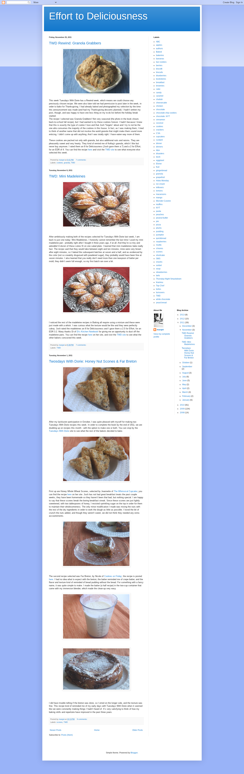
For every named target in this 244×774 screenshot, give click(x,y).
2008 (182, 412)
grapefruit (160, 177)
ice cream (160, 184)
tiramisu (159, 282)
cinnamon (160, 119)
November (187, 330)
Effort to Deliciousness (98, 16)
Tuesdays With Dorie (59, 431)
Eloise (159, 164)
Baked (159, 52)
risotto (159, 245)
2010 (182, 405)
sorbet (159, 265)
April (184, 388)
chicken (159, 106)
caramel (159, 96)
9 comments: (82, 719)
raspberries (161, 241)
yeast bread (161, 302)
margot (160, 330)
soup (158, 269)
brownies (160, 86)
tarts (158, 275)
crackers (160, 130)
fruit (157, 167)
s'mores (159, 248)
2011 (182, 322)
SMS (158, 258)
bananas (160, 58)
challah (159, 99)
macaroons (161, 194)
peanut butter (162, 218)
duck (158, 157)
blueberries (161, 75)
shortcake (160, 255)
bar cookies (161, 62)
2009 (182, 409)
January (186, 400)
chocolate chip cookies (166, 113)
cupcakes (160, 136)
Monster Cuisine (163, 201)
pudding (159, 231)
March (185, 392)
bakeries (160, 55)
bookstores (161, 79)
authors (159, 48)
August (185, 373)
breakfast (160, 82)
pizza (158, 224)
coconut (159, 123)
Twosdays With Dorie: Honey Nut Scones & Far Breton (93, 361)
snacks (159, 262)
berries (159, 65)
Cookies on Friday (113, 576)
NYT (158, 208)
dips (158, 150)
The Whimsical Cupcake (125, 491)
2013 (182, 315)
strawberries (161, 272)
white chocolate (163, 299)
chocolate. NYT (163, 116)
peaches (160, 214)
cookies (60, 163)
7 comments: (81, 160)
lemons (159, 191)
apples (159, 45)
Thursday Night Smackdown (168, 279)
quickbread (161, 238)
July (184, 377)
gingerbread (161, 170)
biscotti (159, 69)
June (184, 380)
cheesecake (161, 103)
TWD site (109, 149)
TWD (73, 163)
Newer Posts (55, 730)
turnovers (160, 292)
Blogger (134, 753)
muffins (159, 204)
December (187, 326)
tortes (158, 289)
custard (159, 140)
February (186, 396)
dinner (159, 143)
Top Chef (160, 285)
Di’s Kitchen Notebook (87, 331)
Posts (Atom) (67, 735)
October (186, 362)
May (184, 384)
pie (157, 221)
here (90, 149)
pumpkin (160, 235)
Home (97, 730)
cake (158, 89)
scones (60, 722)
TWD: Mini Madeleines (67, 176)
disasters (160, 153)
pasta (158, 211)
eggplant (160, 160)
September (187, 366)
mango (159, 197)
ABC (158, 42)
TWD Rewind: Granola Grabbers (75, 43)
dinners (159, 147)
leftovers (160, 187)
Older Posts (137, 730)
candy (159, 92)
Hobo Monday (162, 180)
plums (159, 228)
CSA (158, 133)
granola (67, 163)
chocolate (160, 109)
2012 (182, 319)
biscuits (159, 72)
